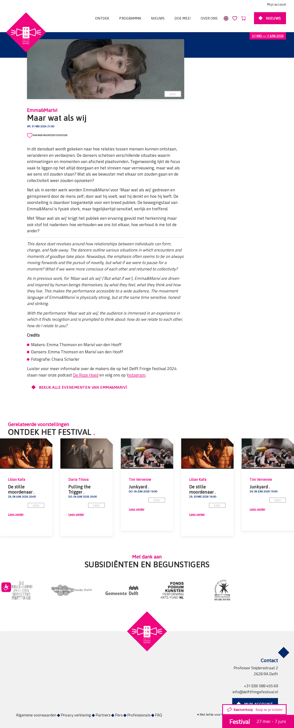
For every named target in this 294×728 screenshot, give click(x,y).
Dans (172, 94)
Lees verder (16, 514)
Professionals (138, 715)
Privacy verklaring (76, 715)
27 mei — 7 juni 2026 (268, 36)
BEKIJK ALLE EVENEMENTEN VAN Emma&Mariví (83, 387)
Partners (103, 715)
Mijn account (276, 4)
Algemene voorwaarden (36, 715)
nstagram (136, 375)
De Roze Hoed (85, 375)
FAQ (158, 715)
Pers (119, 715)
